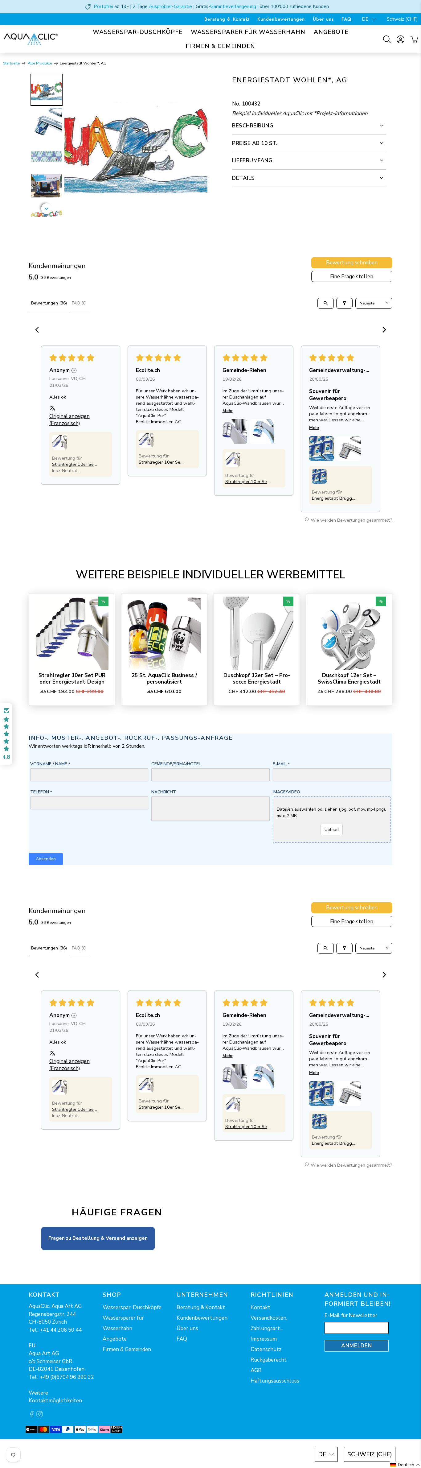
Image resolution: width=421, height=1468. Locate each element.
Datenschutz (266, 1349)
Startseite (11, 63)
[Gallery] (118, 145)
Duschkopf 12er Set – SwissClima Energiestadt (349, 678)
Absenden (46, 859)
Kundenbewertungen (281, 19)
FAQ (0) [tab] (79, 303)
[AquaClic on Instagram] (39, 1415)
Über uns (323, 19)
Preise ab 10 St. (254, 143)
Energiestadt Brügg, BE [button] (332, 498)
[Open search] (325, 303)
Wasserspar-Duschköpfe (137, 32)
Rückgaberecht (269, 1359)
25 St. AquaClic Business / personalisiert (164, 678)
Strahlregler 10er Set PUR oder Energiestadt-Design (72, 678)
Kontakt (260, 1307)
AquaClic (51, 1454)
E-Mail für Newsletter (351, 1315)
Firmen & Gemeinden (220, 46)
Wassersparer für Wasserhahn (248, 32)
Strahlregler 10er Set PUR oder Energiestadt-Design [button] (74, 464)
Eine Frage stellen (351, 276)
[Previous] (38, 330)
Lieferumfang (252, 160)
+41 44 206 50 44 (61, 1330)
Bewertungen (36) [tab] (49, 303)
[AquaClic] (31, 39)
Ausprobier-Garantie (170, 6)
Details (243, 178)
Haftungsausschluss (275, 1380)
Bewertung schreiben (352, 262)
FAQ (346, 19)
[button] (59, 442)
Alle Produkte (40, 63)
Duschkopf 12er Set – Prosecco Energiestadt (256, 678)
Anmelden (356, 1345)
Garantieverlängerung (233, 6)
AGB (256, 1370)
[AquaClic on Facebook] (32, 1415)
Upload (332, 830)
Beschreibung (252, 125)
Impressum (264, 1338)
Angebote (331, 32)
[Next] (198, 145)
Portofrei (103, 6)
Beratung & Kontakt (227, 19)
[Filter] (344, 303)
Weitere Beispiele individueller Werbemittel (210, 575)
